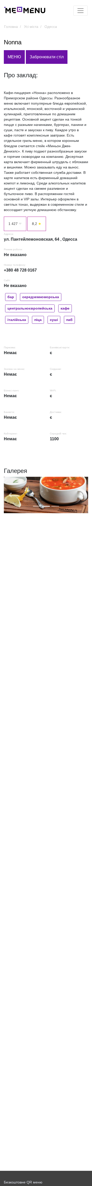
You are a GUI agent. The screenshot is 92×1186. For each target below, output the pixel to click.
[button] (10, 495)
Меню (14, 57)
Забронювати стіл (47, 57)
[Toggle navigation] (80, 11)
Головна (11, 27)
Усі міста (31, 27)
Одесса (50, 27)
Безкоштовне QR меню (23, 1182)
